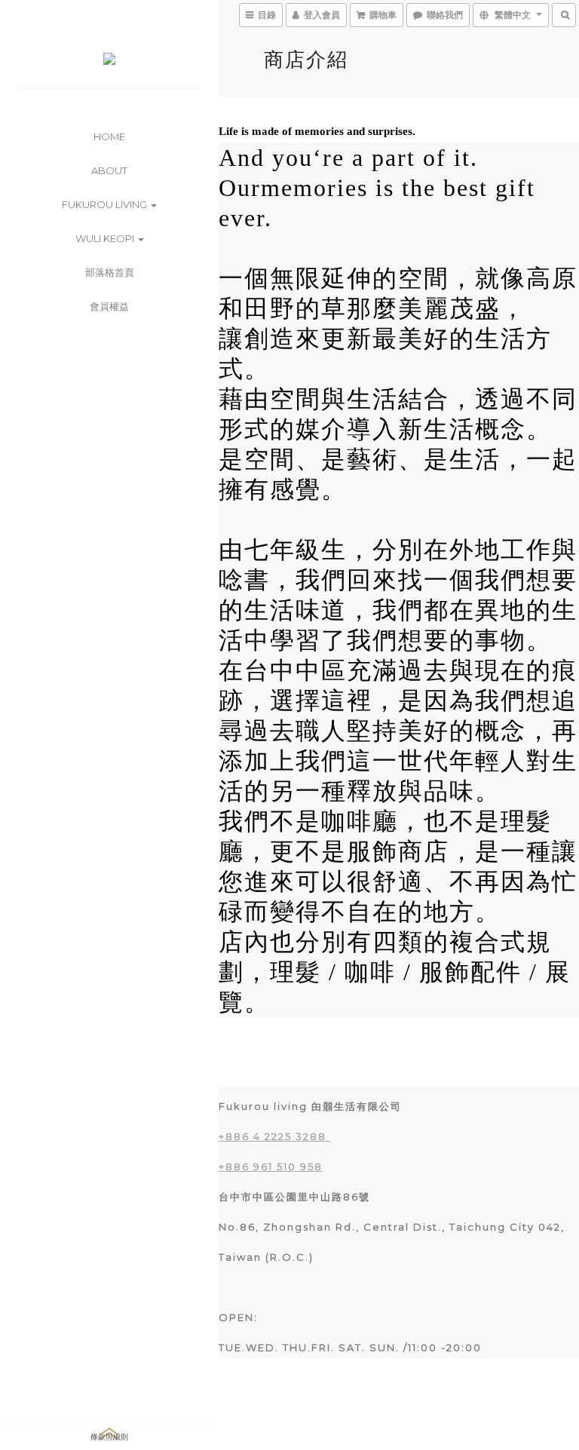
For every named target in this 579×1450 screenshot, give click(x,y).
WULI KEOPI (105, 238)
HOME (109, 136)
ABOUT (109, 170)
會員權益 (109, 306)
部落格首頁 (109, 272)
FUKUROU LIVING (105, 204)
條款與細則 (109, 1436)
